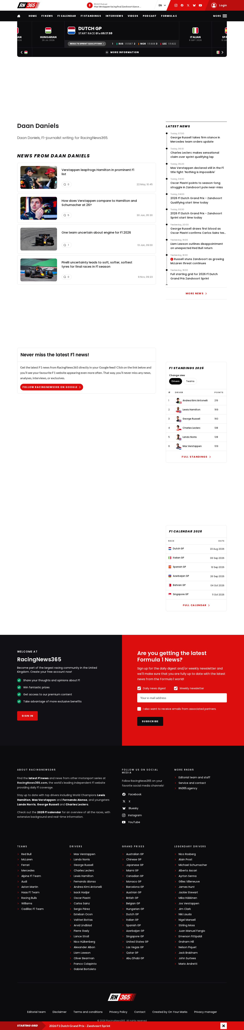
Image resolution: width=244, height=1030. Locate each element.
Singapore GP (135, 936)
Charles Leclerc (191, 428)
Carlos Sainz (82, 903)
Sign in (27, 716)
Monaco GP (133, 881)
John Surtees (187, 958)
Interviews (114, 16)
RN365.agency (188, 788)
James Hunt (187, 887)
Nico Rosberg (187, 854)
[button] (48, 34)
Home (33, 16)
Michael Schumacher (193, 865)
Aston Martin (29, 887)
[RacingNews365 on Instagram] (176, 5)
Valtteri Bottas (83, 919)
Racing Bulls (29, 898)
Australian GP (135, 854)
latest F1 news (39, 778)
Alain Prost (185, 859)
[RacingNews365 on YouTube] (200, 5)
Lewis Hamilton (191, 409)
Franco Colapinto (85, 963)
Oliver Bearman (84, 958)
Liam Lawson (82, 952)
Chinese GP (133, 859)
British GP (132, 898)
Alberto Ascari (188, 870)
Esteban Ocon (83, 914)
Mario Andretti (188, 963)
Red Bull (26, 854)
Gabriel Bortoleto (85, 969)
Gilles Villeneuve (189, 881)
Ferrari (25, 865)
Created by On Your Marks (169, 1012)
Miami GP (132, 870)
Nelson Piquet (188, 947)
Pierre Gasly (81, 931)
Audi (24, 881)
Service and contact (192, 783)
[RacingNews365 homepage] (19, 16)
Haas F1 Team (30, 892)
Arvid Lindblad (83, 925)
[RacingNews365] (28, 5)
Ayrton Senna (188, 876)
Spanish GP (133, 925)
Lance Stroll (81, 936)
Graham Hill (186, 941)
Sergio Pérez (82, 909)
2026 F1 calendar (49, 812)
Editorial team (36, 1012)
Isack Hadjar (82, 892)
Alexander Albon (84, 947)
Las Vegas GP (135, 947)
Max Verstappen (192, 446)
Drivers (176, 381)
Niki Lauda (185, 914)
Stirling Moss (187, 925)
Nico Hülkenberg (84, 941)
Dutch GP (132, 914)
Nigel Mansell (187, 919)
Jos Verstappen (189, 903)
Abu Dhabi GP (135, 958)
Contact (139, 1012)
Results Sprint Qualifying (86, 43)
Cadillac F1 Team (32, 909)
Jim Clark (185, 909)
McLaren (27, 859)
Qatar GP (132, 952)
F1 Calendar (66, 16)
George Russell (191, 419)
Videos (133, 16)
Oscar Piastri (82, 898)
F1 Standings (91, 16)
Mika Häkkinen (188, 898)
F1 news (47, 16)
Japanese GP (135, 865)
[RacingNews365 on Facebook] (182, 5)
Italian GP (132, 919)
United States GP (137, 941)
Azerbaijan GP (135, 931)
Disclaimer (60, 1012)
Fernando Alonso (75, 800)
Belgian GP (133, 903)
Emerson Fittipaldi (190, 936)
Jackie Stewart (188, 892)
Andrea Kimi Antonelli (195, 400)
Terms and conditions (88, 1012)
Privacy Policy (118, 1012)
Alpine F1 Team (31, 876)
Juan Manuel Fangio (192, 931)
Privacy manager (205, 1012)
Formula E (169, 16)
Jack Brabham (188, 952)
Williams (26, 903)
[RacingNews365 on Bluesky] (194, 5)
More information (124, 52)
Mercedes (28, 870)
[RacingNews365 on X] (188, 5)
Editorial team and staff (194, 777)
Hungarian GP (135, 909)
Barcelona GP (135, 887)
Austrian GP (133, 892)
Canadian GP (135, 876)
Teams (190, 381)
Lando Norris (190, 437)
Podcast (150, 16)
